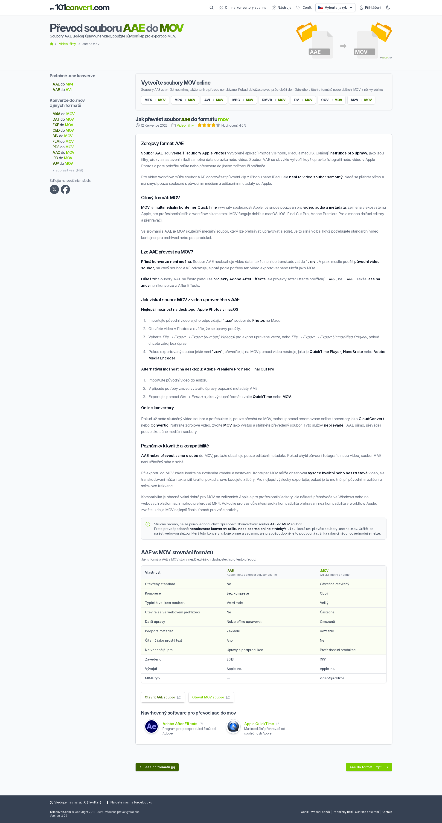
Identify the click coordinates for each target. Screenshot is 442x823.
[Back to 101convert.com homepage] (51, 44)
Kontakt (387, 812)
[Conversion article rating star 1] (200, 125)
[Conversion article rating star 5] (218, 125)
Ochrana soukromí (367, 812)
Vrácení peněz (321, 812)
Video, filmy (67, 44)
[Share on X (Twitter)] (55, 189)
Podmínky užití (343, 812)
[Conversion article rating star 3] (209, 125)
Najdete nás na (131, 802)
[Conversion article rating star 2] (204, 125)
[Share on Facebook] (66, 189)
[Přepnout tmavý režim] (388, 7)
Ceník (305, 812)
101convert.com (60, 812)
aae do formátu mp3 (366, 767)
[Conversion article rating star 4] (213, 125)
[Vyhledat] (211, 7)
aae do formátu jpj (160, 767)
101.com (79, 7)
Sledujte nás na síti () (77, 802)
